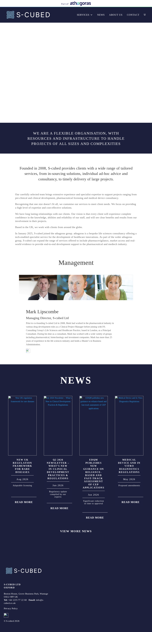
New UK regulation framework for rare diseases (22, 465)
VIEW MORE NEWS (76, 531)
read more (24, 502)
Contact (133, 15)
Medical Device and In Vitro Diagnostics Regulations (129, 465)
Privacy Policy (11, 608)
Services (83, 15)
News (101, 15)
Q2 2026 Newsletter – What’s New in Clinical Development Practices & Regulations (58, 469)
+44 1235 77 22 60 (17, 600)
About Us (115, 15)
